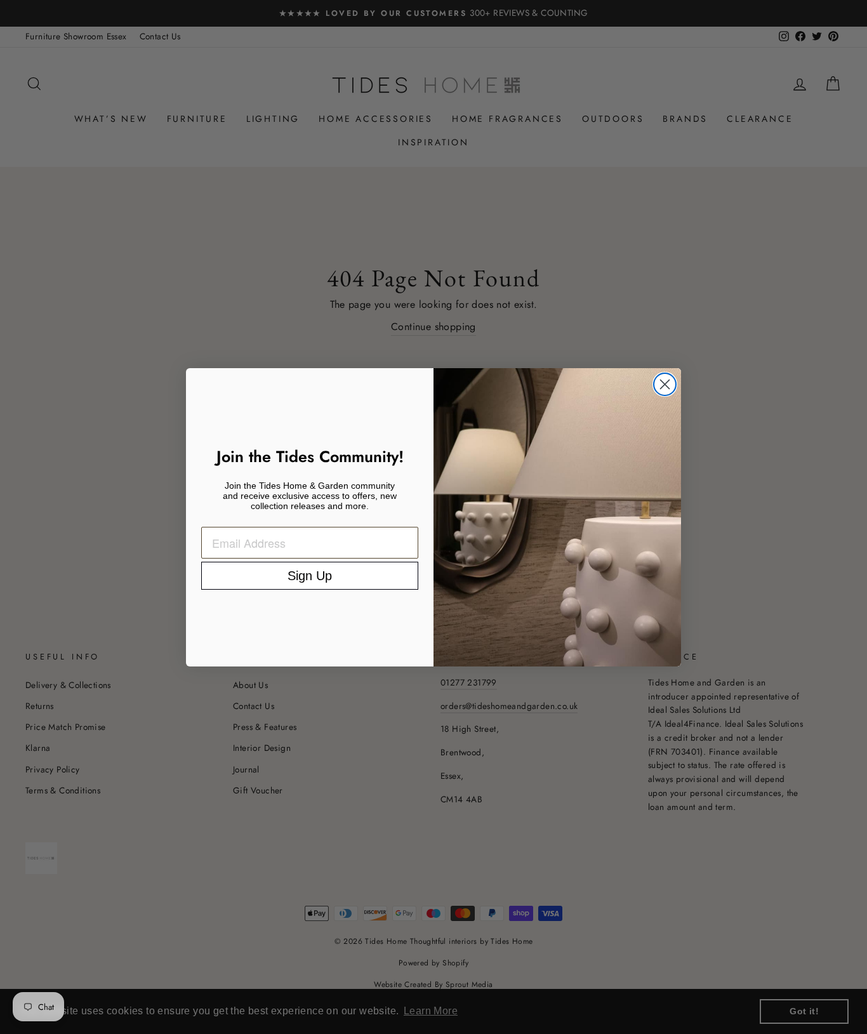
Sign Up (310, 576)
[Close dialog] (665, 384)
